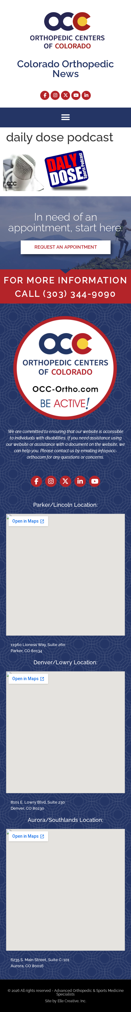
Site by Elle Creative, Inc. (65, 1001)
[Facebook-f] (44, 95)
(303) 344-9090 (79, 294)
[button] (66, 117)
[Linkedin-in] (86, 95)
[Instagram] (55, 95)
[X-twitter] (65, 95)
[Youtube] (75, 95)
